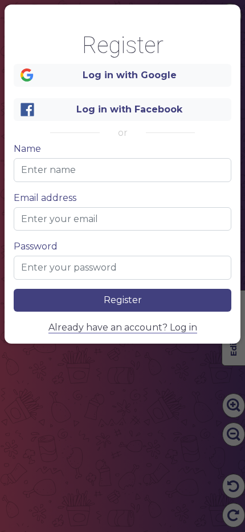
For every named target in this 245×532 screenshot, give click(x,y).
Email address (45, 198)
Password (36, 246)
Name (27, 149)
